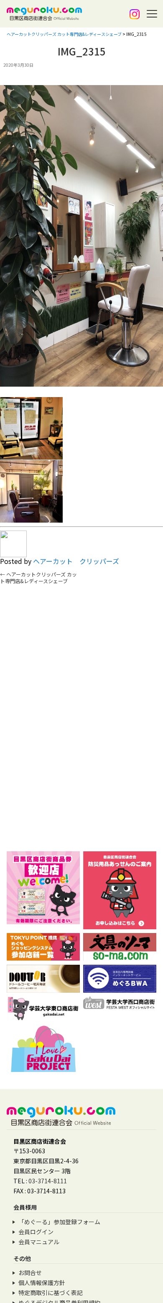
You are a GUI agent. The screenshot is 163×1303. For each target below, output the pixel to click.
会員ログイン (35, 1232)
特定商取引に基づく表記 (50, 1292)
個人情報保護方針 (41, 1282)
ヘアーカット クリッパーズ (76, 561)
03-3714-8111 (47, 1181)
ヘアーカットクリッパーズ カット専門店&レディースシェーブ (38, 577)
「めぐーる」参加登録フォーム (59, 1221)
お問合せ (30, 1272)
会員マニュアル (38, 1242)
